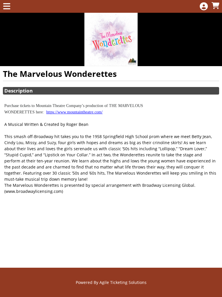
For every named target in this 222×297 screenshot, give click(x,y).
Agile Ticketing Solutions (123, 282)
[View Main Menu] (7, 6)
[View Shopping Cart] (215, 6)
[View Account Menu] (204, 6)
